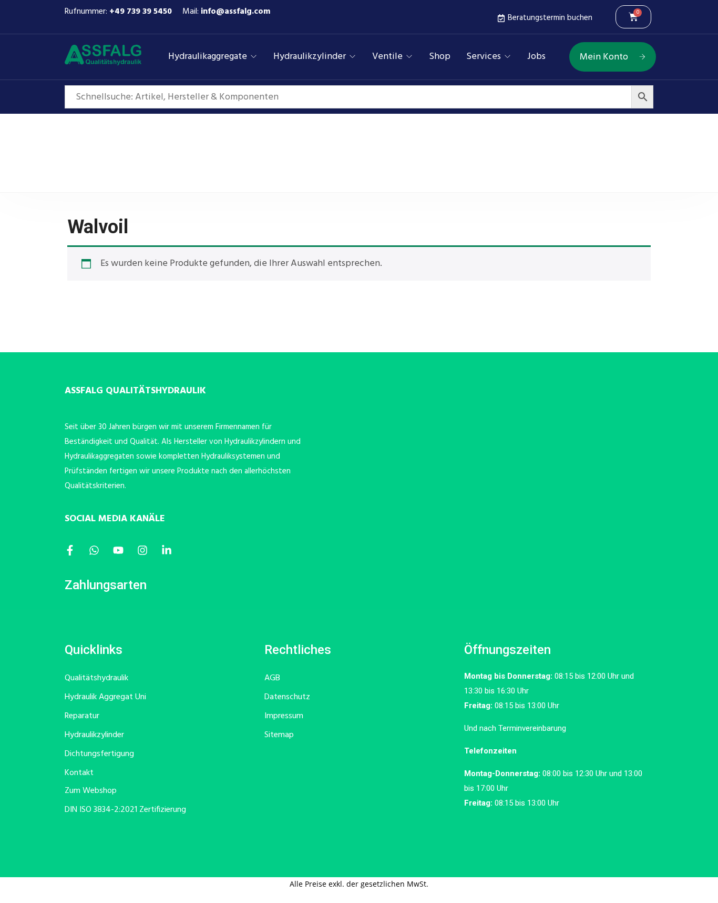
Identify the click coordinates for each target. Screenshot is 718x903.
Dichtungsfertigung (99, 754)
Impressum (283, 716)
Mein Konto (604, 57)
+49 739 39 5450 (140, 11)
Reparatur (82, 716)
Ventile (387, 56)
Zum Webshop (91, 791)
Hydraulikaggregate (207, 56)
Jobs (536, 56)
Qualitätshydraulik (96, 678)
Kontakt (79, 773)
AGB (272, 678)
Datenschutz (287, 697)
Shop (439, 56)
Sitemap (279, 735)
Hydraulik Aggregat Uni (105, 697)
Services (483, 56)
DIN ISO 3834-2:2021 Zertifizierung (125, 810)
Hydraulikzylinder (309, 56)
